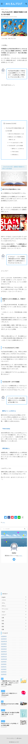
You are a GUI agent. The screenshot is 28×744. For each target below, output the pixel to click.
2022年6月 (4, 644)
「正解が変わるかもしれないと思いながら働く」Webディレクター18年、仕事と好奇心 (10, 682)
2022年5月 (4, 646)
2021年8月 (3, 664)
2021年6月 (3, 669)
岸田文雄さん (15, 154)
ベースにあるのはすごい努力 (16, 142)
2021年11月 (4, 656)
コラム (3, 522)
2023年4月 (4, 639)
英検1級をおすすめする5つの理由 (9, 704)
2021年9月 (3, 661)
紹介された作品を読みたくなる (16, 133)
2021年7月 (3, 666)
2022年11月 (4, 641)
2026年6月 (4, 636)
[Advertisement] (14, 105)
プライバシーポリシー (11, 738)
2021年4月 (3, 674)
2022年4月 (4, 649)
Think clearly (15, 151)
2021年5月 (3, 671)
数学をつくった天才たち (18, 148)
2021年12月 (4, 654)
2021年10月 (4, 659)
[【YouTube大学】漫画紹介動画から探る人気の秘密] (15, 517)
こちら (20, 555)
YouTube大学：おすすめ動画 (16, 145)
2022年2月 (4, 651)
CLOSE (14, 123)
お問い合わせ (19, 738)
